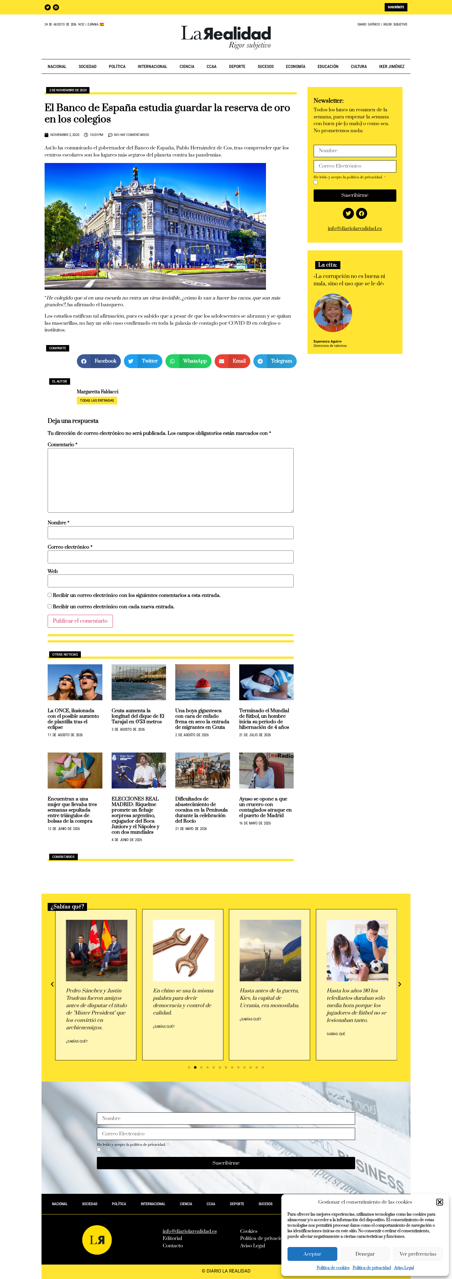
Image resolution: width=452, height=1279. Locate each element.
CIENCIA (187, 66)
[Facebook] (56, 7)
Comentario (62, 445)
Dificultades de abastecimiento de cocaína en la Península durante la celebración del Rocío (201, 810)
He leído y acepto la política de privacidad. (348, 177)
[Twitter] (48, 7)
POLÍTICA (117, 66)
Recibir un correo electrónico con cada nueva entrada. (113, 607)
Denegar (365, 1254)
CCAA (211, 66)
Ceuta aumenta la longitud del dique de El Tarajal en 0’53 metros (138, 716)
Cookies (248, 1231)
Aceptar (312, 1254)
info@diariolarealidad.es (355, 228)
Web (53, 571)
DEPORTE (237, 66)
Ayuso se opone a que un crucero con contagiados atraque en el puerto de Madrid (265, 807)
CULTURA (359, 66)
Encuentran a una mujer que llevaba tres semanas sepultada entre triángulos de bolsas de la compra (72, 810)
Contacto (173, 1246)
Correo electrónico (70, 547)
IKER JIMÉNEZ (391, 66)
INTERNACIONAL (152, 66)
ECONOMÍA (295, 66)
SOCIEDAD (88, 66)
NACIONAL (57, 66)
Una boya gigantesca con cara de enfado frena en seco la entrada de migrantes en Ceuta (202, 719)
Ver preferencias (418, 1254)
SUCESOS (266, 66)
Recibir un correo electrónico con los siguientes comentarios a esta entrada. (136, 595)
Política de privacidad (372, 1267)
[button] (440, 1202)
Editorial (172, 1238)
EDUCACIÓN (328, 66)
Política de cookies (333, 1267)
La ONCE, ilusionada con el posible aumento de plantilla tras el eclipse (73, 719)
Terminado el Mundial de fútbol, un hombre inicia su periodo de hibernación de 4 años (264, 719)
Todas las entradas (97, 401)
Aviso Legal (404, 1267)
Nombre (58, 523)
